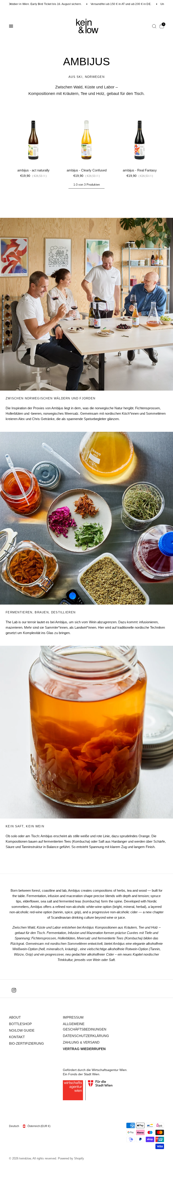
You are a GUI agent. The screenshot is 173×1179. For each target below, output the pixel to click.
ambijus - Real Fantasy (140, 170)
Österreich (38, 1126)
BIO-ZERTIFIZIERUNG (26, 1043)
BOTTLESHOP (20, 1024)
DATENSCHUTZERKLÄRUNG (86, 1036)
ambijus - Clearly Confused (87, 170)
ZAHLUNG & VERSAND (81, 1042)
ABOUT (15, 1017)
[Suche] (154, 26)
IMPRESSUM (73, 1017)
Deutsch (14, 1126)
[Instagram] (14, 990)
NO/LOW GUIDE (21, 1030)
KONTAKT (17, 1037)
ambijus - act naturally (33, 170)
